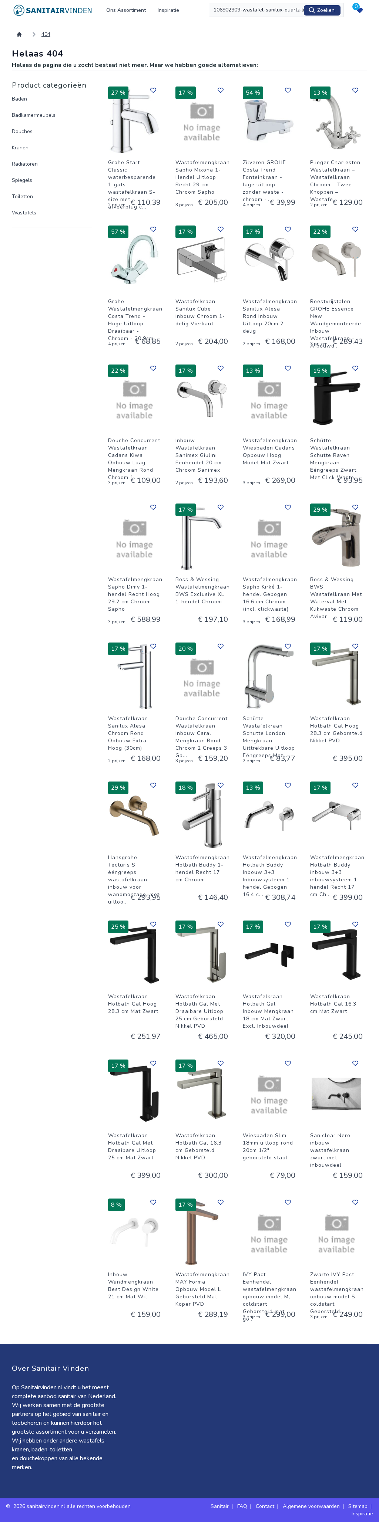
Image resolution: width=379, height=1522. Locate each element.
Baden (19, 98)
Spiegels (22, 180)
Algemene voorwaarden (311, 1506)
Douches (22, 131)
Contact (265, 1506)
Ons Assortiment (126, 10)
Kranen (20, 147)
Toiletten (22, 196)
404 (45, 34)
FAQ (242, 1506)
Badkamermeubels (34, 115)
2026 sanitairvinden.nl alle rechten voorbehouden (72, 1506)
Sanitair (220, 1506)
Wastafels (24, 212)
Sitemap (358, 1506)
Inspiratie (168, 10)
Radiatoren (25, 163)
